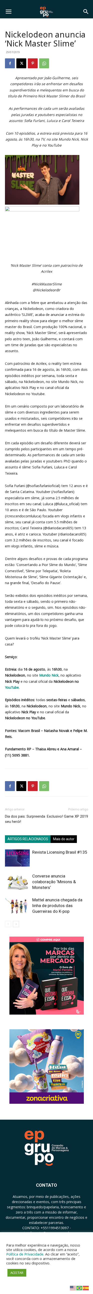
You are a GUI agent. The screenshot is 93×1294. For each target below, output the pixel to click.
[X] (21, 63)
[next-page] (16, 924)
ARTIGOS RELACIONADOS (27, 839)
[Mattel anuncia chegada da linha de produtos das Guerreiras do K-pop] (17, 905)
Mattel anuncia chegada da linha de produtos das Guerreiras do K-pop (57, 905)
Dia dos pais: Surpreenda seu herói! (25, 819)
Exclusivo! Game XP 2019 (67, 816)
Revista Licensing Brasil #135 (59, 852)
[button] (8, 11)
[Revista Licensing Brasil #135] (17, 858)
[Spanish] (86, 1287)
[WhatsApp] (44, 63)
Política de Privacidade (24, 1254)
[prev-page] (8, 924)
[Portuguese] (79, 1287)
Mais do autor (63, 839)
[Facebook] (10, 63)
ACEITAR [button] (16, 1272)
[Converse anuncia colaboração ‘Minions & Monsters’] (17, 881)
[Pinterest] (33, 63)
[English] (73, 1287)
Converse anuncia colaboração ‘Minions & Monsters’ (54, 882)
